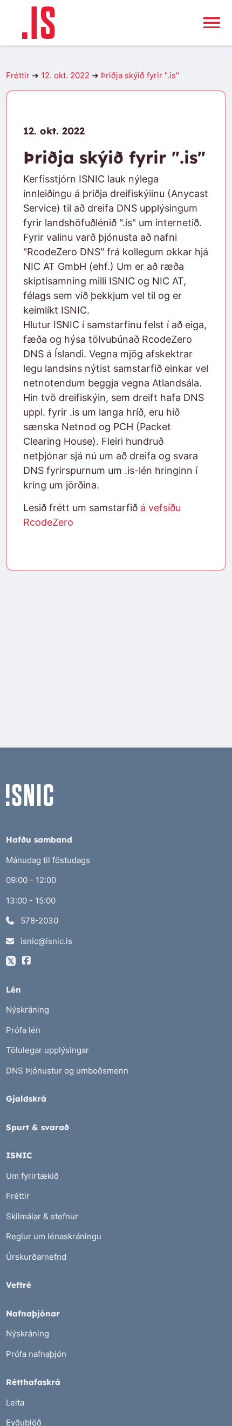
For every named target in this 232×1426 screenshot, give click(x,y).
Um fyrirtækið (32, 1176)
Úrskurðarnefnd (36, 1257)
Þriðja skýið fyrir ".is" (140, 75)
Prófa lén (23, 1030)
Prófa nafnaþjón (36, 1354)
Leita (15, 1402)
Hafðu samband (39, 839)
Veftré (18, 1285)
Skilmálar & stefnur (42, 1216)
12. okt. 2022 (65, 75)
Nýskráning (27, 1009)
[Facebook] (26, 961)
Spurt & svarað (37, 1127)
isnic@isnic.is (45, 941)
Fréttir (18, 75)
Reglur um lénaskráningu (53, 1236)
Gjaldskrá (26, 1099)
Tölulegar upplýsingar (47, 1050)
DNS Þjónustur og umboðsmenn (67, 1070)
